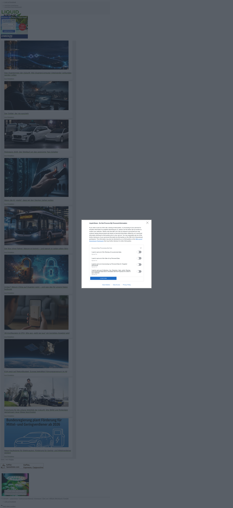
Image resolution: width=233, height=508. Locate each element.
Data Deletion (106, 284)
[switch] (139, 252)
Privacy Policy (127, 284)
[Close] (148, 223)
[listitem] (116, 248)
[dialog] (116, 254)
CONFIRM (103, 278)
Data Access (116, 284)
